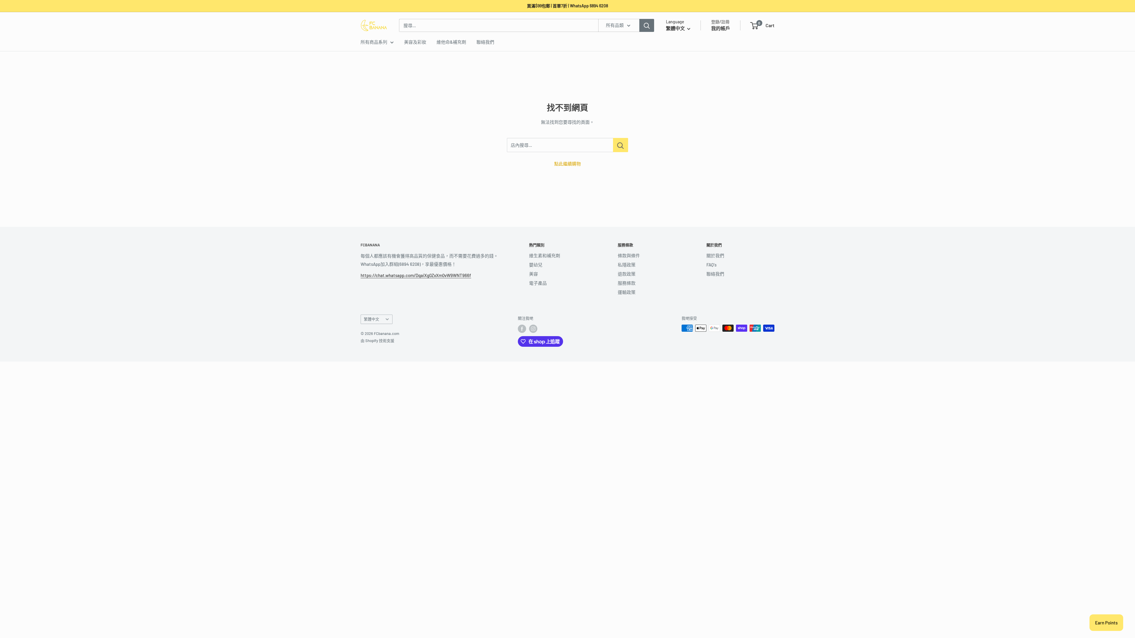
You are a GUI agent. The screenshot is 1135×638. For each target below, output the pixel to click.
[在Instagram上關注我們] (533, 329)
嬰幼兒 (535, 264)
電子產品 (538, 283)
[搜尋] (646, 25)
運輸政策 (626, 292)
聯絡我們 (485, 42)
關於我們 (715, 255)
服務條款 (626, 283)
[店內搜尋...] (620, 145)
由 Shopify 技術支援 (377, 340)
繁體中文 (371, 319)
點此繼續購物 (567, 163)
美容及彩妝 (415, 42)
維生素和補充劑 (544, 255)
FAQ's (711, 264)
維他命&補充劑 (451, 42)
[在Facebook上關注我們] (522, 329)
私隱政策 (626, 264)
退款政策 (626, 273)
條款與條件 (629, 255)
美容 (533, 273)
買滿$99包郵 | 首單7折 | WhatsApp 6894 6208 (567, 5)
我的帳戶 (720, 28)
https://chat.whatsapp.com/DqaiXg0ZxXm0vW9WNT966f (416, 275)
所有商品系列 (374, 42)
